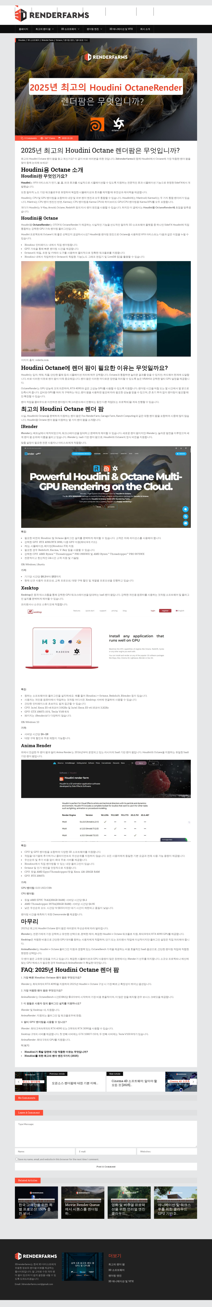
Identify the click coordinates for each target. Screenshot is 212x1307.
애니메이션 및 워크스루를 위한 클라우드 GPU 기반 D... (174, 1209)
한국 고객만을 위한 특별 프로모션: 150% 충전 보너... (36, 1209)
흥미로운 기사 (82, 40)
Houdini (21, 40)
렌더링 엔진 (69, 40)
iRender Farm (47, 40)
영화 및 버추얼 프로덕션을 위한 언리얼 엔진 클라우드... (128, 1209)
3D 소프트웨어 (33, 40)
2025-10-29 (67, 138)
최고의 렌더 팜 (116, 1264)
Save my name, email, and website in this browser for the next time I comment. (58, 1159)
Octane (59, 40)
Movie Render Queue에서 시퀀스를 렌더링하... (82, 1209)
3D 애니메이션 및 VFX (121, 1281)
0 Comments (31, 138)
